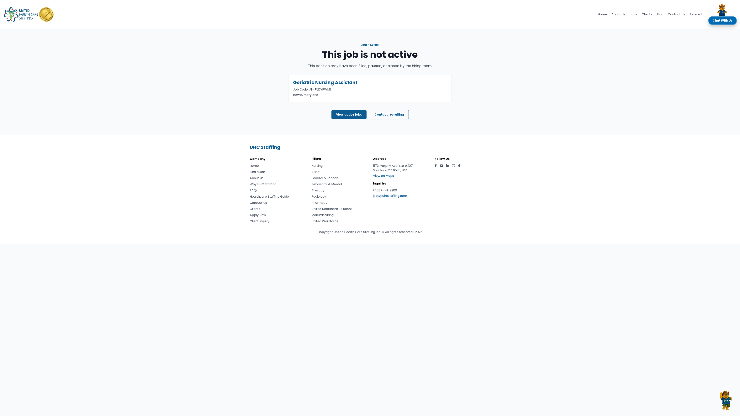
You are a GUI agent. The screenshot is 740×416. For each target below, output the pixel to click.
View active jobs (349, 114)
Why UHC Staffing (263, 184)
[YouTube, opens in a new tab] (441, 166)
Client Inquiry (259, 221)
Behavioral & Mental (326, 184)
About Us (618, 14)
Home (602, 14)
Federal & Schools (325, 178)
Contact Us (676, 14)
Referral (696, 14)
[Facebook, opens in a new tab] (436, 166)
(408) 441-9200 (385, 190)
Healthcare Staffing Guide (269, 196)
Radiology (318, 196)
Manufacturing (322, 215)
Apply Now (258, 215)
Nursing (317, 166)
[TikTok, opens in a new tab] (459, 166)
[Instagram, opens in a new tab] (453, 166)
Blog (660, 14)
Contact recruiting (389, 114)
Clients (647, 14)
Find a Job (257, 172)
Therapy (317, 190)
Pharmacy (319, 202)
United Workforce (324, 221)
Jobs (633, 14)
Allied (315, 172)
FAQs (254, 190)
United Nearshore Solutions (331, 209)
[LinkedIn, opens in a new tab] (447, 166)
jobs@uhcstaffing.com (390, 196)
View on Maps (383, 176)
